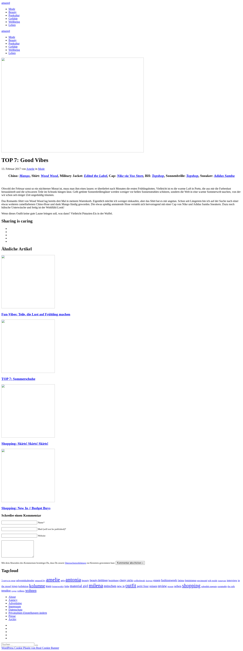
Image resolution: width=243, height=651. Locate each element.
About (12, 596)
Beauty (13, 12)
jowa (15, 586)
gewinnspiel (202, 581)
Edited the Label (95, 176)
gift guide (212, 580)
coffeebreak (139, 580)
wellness (21, 591)
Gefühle (13, 18)
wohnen (30, 590)
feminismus (190, 580)
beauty (85, 580)
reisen (153, 586)
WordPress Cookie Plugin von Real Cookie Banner (30, 647)
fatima (181, 580)
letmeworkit (58, 586)
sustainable (222, 586)
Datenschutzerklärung (75, 563)
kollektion (23, 586)
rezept (170, 586)
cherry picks (126, 580)
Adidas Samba (224, 176)
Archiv (12, 619)
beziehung (114, 580)
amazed (5, 2)
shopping (191, 585)
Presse (12, 616)
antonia (73, 579)
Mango (24, 176)
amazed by (40, 580)
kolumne (37, 585)
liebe (66, 586)
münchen (110, 586)
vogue (14, 591)
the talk (231, 586)
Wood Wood (49, 176)
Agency (13, 600)
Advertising (15, 603)
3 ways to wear (8, 580)
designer (149, 581)
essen (156, 580)
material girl (79, 586)
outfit (130, 585)
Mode (12, 8)
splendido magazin (209, 586)
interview (232, 580)
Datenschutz (15, 609)
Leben (12, 24)
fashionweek (169, 580)
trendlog (6, 590)
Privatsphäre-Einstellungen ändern (28, 612)
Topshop (158, 176)
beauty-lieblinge (99, 580)
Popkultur (14, 15)
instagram (222, 581)
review (162, 586)
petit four (143, 586)
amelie (53, 579)
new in (121, 586)
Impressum (15, 606)
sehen (177, 586)
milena (96, 585)
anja (63, 580)
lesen (48, 586)
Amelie (30, 168)
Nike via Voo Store (130, 176)
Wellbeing (14, 21)
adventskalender (25, 580)
